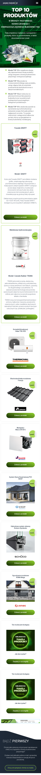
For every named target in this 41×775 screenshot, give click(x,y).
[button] (37, 3)
